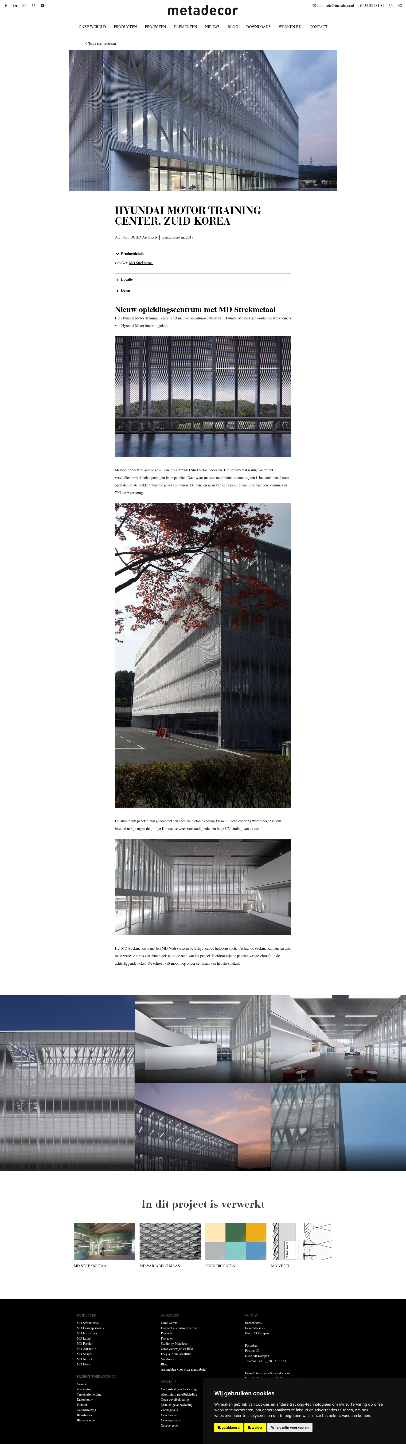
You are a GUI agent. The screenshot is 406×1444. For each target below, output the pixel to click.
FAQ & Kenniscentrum (176, 1354)
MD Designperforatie (91, 1328)
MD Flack (83, 1364)
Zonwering (84, 1389)
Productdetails (132, 253)
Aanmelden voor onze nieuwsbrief (184, 1369)
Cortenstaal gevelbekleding (179, 1389)
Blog (233, 26)
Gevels (81, 1384)
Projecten (155, 26)
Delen (125, 290)
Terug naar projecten (102, 43)
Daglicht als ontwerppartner (179, 1328)
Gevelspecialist (171, 1420)
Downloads (258, 26)
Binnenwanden (86, 1420)
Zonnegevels (169, 1410)
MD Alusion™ (87, 1348)
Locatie (127, 279)
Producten (125, 26)
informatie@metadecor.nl (273, 1373)
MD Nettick (85, 1359)
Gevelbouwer (170, 1415)
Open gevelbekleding (175, 1399)
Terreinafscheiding (89, 1394)
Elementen (185, 26)
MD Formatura (87, 1333)
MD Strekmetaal (88, 1323)
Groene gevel (170, 1425)
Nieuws (212, 26)
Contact (319, 26)
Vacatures (167, 1359)
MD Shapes (84, 1354)
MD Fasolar (85, 1343)
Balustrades (84, 1415)
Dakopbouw (85, 1399)
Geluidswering (86, 1410)
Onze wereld (92, 26)
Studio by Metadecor (175, 1343)
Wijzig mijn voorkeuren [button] (290, 1427)
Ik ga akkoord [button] (229, 1427)
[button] (203, 253)
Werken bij (290, 26)
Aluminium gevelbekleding (179, 1394)
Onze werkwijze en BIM (177, 1348)
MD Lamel (84, 1338)
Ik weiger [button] (255, 1427)
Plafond (82, 1404)
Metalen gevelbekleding (176, 1404)
